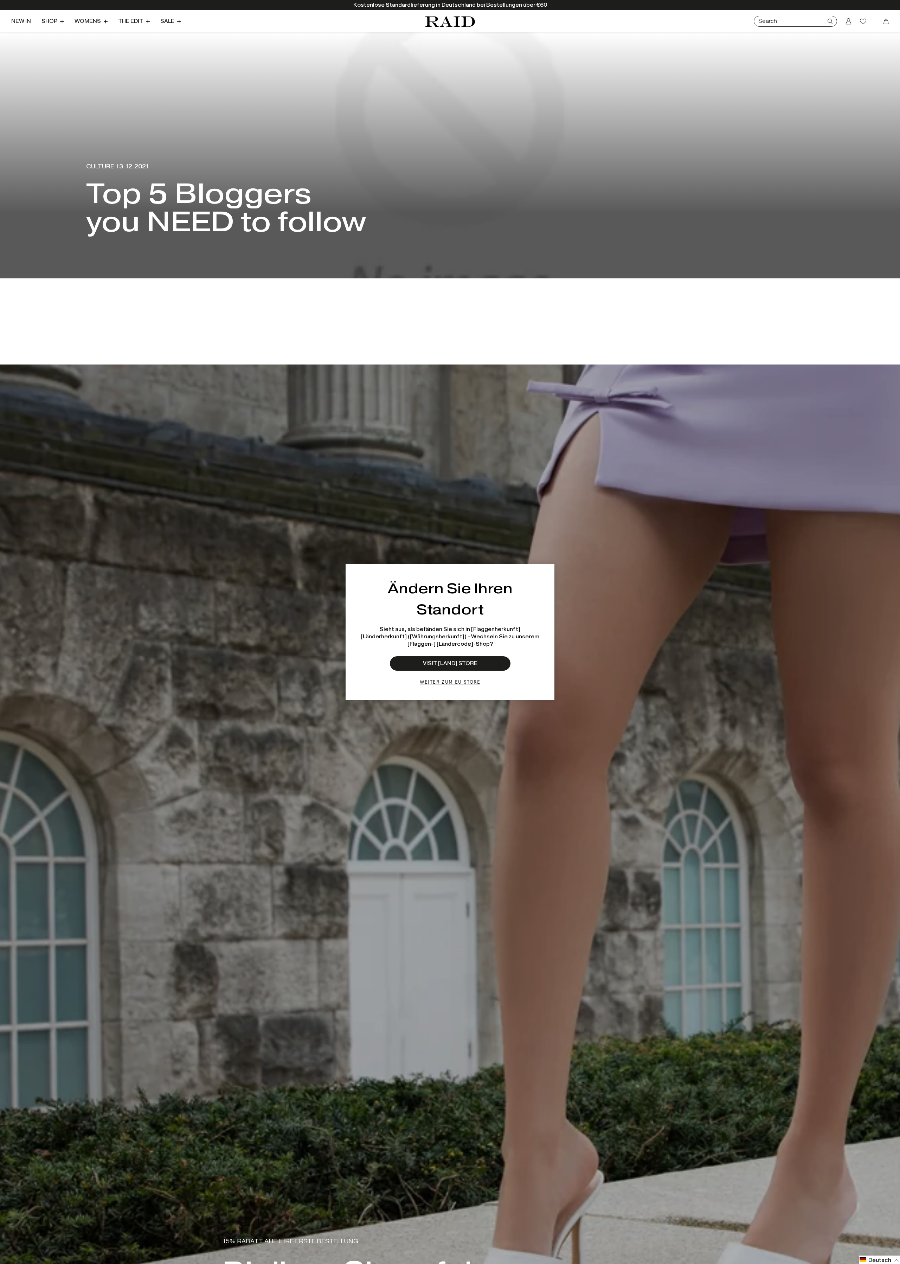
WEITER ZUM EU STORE (450, 681)
